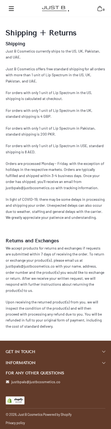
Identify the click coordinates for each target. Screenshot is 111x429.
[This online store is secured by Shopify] (15, 400)
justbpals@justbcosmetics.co (35, 381)
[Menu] (11, 8)
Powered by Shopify (57, 414)
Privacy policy (15, 423)
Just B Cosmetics (30, 414)
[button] (99, 8)
